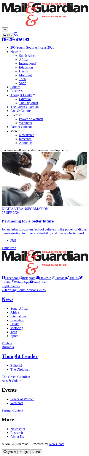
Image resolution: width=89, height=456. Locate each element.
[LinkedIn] (10, 40)
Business (8, 347)
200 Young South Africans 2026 (24, 290)
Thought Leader (20, 356)
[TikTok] (17, 40)
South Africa (19, 308)
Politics (7, 343)
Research (16, 433)
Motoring (16, 328)
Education (17, 320)
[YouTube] (27, 40)
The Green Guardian (16, 377)
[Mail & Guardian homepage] (44, 14)
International (18, 316)
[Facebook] (3, 40)
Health (14, 324)
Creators (14, 286)
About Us (17, 436)
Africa (14, 312)
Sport (14, 336)
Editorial (16, 365)
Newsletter (17, 429)
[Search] (16, 35)
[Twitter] (20, 40)
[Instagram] (7, 40)
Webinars (16, 403)
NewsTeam (56, 444)
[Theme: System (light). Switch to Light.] (8, 35)
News (7, 299)
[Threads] (14, 40)
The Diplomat (19, 369)
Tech (13, 332)
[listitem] (10, 278)
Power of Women (22, 399)
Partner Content (12, 410)
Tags (5, 286)
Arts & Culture (12, 380)
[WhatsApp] (24, 40)
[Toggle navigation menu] (5, 29)
